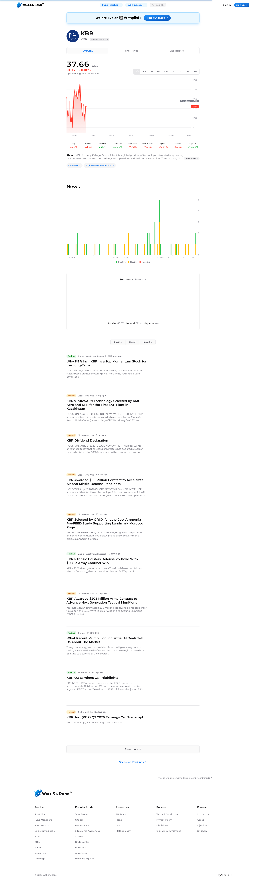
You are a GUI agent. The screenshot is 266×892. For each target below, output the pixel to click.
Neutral (132, 342)
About (200, 819)
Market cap (99, 39)
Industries (40, 853)
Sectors (38, 847)
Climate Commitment (168, 831)
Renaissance (82, 825)
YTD (174, 71)
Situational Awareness (87, 831)
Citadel (79, 819)
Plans (119, 819)
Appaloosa (81, 853)
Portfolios (39, 814)
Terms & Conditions (167, 814)
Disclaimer (162, 825)
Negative (147, 342)
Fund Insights (110, 5)
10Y (195, 71)
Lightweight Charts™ (201, 778)
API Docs (121, 814)
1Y (181, 71)
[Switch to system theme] (220, 875)
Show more (191, 158)
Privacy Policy (164, 819)
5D (144, 71)
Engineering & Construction (98, 165)
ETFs (37, 842)
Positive (118, 342)
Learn (119, 825)
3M (158, 71)
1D (137, 71)
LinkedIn (202, 831)
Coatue (79, 836)
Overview (88, 50)
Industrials (73, 165)
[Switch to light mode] (225, 875)
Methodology (123, 831)
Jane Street (81, 814)
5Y (188, 71)
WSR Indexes (135, 5)
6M (166, 71)
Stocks (38, 836)
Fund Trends (131, 50)
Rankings (39, 858)
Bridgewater (82, 842)
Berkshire (80, 847)
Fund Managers (43, 819)
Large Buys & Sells (44, 831)
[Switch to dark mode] (229, 875)
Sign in (227, 5)
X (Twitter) (203, 825)
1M (151, 71)
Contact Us (203, 814)
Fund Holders (176, 50)
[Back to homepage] (30, 5)
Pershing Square (84, 858)
